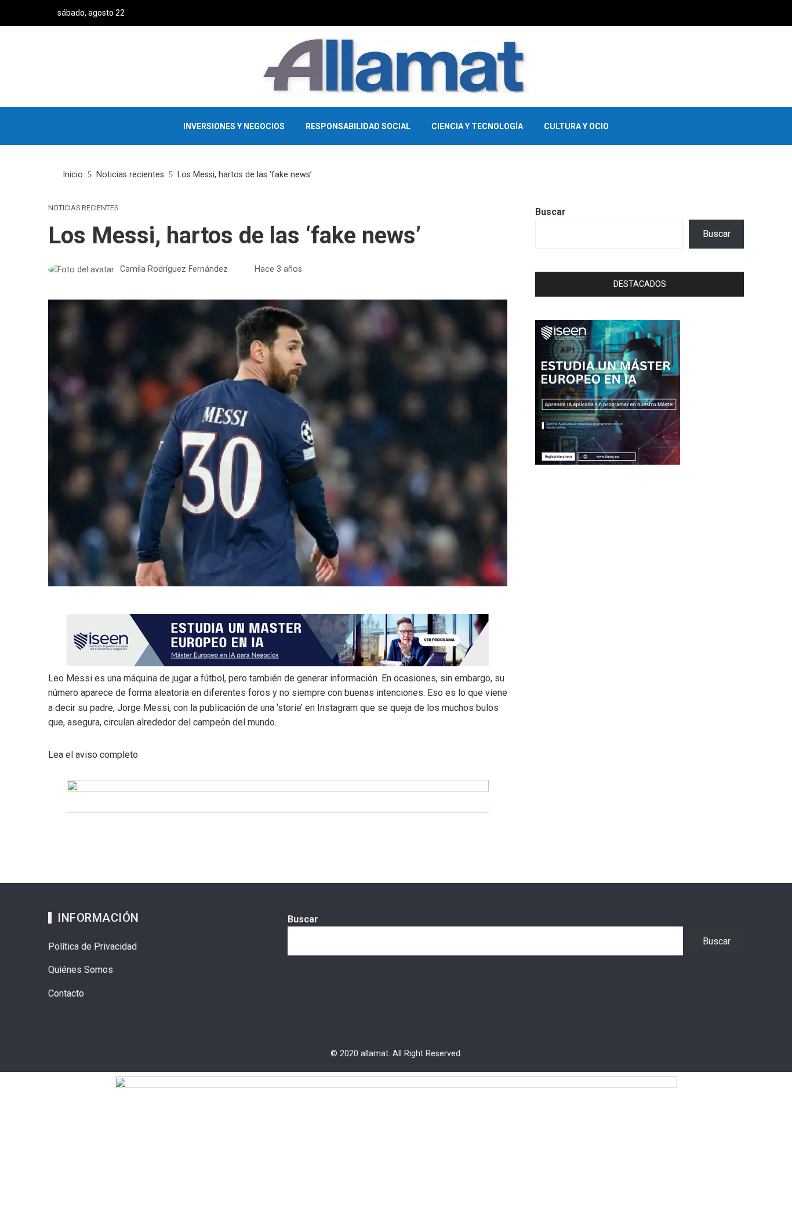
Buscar (550, 211)
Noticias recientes (83, 208)
